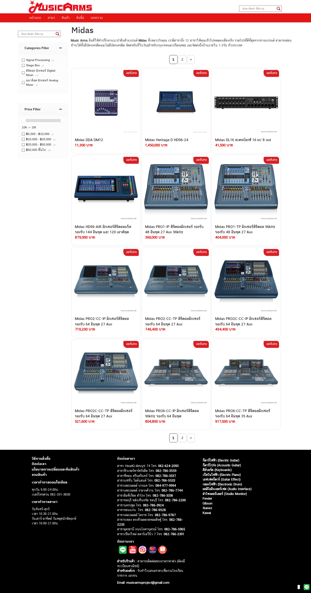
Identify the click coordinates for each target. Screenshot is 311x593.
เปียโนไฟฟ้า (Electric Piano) (222, 474)
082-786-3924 (153, 505)
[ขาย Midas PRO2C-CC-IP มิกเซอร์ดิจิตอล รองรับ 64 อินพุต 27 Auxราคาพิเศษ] (246, 281)
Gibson (207, 503)
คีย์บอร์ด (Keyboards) (217, 470)
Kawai (207, 513)
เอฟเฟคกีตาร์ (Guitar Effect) (222, 479)
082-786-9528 (155, 510)
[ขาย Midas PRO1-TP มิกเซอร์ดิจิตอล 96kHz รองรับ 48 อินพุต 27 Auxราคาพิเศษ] (246, 189)
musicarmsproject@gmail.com (147, 582)
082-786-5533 (164, 480)
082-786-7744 (172, 490)
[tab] (43, 48)
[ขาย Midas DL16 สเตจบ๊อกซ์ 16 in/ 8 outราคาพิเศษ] (246, 102)
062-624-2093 (168, 466)
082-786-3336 (163, 495)
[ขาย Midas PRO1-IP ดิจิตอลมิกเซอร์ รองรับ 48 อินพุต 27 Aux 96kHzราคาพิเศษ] (176, 189)
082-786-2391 (174, 534)
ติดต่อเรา (39, 463)
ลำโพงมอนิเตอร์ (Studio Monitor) (225, 494)
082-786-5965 (174, 529)
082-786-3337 (166, 476)
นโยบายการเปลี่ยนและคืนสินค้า (55, 469)
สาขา (51, 17)
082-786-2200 (175, 500)
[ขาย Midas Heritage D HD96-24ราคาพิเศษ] (176, 102)
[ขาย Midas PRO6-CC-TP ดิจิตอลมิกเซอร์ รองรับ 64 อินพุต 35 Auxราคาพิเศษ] (246, 373)
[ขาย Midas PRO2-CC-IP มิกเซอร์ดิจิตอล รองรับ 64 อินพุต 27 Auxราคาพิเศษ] (106, 281)
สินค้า (66, 17)
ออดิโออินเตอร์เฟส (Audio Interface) (227, 489)
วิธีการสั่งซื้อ (41, 458)
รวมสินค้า (39, 474)
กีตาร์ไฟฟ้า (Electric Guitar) (221, 460)
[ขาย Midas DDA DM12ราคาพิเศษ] (106, 102)
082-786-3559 (166, 470)
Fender (207, 498)
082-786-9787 (165, 515)
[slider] (24, 120)
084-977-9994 (166, 485)
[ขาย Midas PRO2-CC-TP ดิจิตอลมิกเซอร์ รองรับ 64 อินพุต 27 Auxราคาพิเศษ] (176, 281)
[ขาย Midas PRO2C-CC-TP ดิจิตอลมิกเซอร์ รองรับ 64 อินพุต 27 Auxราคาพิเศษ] (106, 373)
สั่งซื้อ (80, 17)
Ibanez (207, 508)
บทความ (97, 17)
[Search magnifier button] (279, 9)
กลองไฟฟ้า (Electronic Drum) (222, 484)
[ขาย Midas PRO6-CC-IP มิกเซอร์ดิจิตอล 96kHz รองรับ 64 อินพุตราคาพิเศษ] (176, 373)
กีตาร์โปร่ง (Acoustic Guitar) (222, 465)
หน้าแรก (35, 17)
